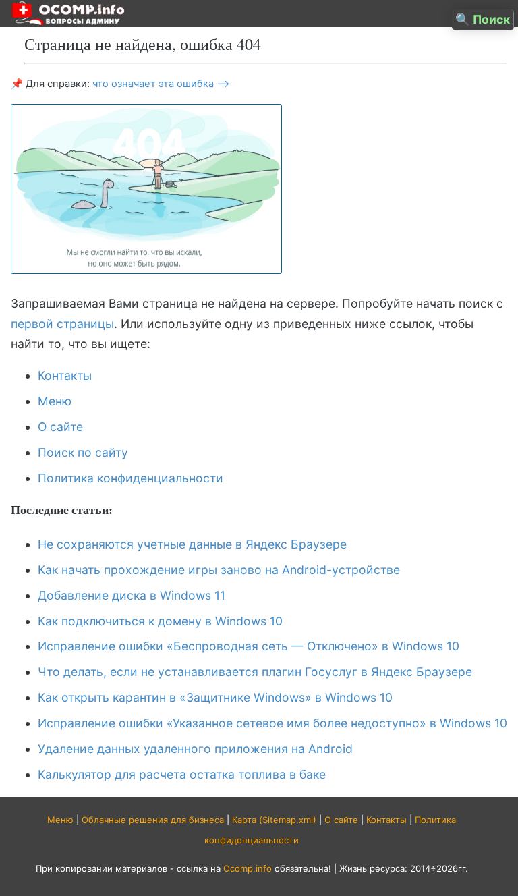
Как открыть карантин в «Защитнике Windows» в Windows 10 (215, 697)
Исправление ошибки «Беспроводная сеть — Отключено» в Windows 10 (248, 646)
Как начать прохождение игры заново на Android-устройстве (219, 570)
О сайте (60, 427)
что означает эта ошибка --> (161, 84)
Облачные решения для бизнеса (153, 819)
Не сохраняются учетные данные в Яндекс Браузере (192, 544)
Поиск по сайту (83, 452)
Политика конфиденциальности (130, 478)
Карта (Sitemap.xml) (274, 819)
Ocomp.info (247, 868)
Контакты (65, 375)
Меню (54, 401)
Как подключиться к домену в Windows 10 (160, 621)
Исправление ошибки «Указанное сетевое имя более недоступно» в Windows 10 (272, 723)
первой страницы (62, 323)
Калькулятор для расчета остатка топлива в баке (182, 774)
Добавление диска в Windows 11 (131, 595)
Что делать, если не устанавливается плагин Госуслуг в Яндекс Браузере (255, 672)
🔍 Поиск (482, 19)
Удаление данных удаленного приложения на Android (195, 748)
